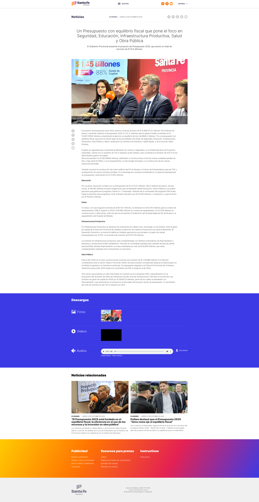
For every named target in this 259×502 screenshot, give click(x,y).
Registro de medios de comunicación (116, 460)
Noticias (77, 17)
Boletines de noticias (109, 467)
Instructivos (145, 457)
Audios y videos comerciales (82, 460)
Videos (103, 457)
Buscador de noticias (109, 463)
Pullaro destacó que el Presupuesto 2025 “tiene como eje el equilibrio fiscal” (156, 420)
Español (181, 3)
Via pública (75, 467)
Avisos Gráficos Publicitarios (82, 463)
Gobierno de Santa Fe (80, 4)
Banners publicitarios (79, 457)
